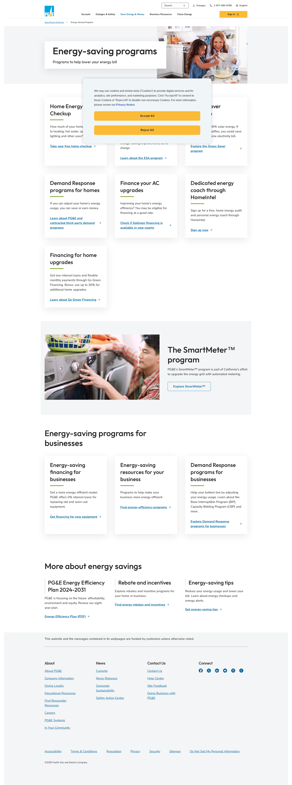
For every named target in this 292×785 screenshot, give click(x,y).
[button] (199, 5)
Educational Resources (60, 693)
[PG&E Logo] (50, 11)
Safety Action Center (110, 698)
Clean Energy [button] (184, 14)
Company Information (59, 678)
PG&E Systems (55, 720)
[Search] (184, 5)
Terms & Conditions (84, 751)
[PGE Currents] (241, 671)
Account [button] (85, 14)
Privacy (135, 751)
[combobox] (175, 5)
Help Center (155, 678)
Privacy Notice (125, 104)
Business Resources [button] (161, 14)
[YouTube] (225, 671)
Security (154, 751)
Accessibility (53, 751)
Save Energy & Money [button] (132, 14)
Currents (102, 671)
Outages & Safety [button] (105, 14)
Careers (50, 713)
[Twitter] (209, 671)
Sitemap (175, 751)
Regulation (113, 751)
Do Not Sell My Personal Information (215, 751)
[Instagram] (233, 671)
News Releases (106, 678)
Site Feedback (157, 686)
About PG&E (53, 671)
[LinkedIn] (217, 671)
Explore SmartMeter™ (189, 386)
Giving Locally (54, 686)
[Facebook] (201, 671)
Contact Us (154, 671)
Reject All (147, 130)
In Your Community (57, 728)
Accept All (147, 115)
